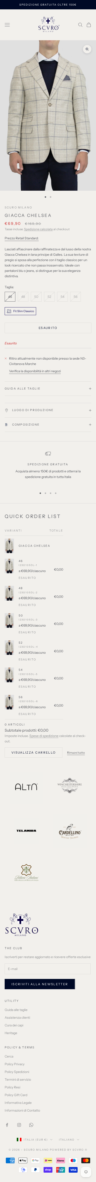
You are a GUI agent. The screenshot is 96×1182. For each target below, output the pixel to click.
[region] (48, 468)
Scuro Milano (18, 207)
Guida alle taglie (16, 1010)
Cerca (9, 1056)
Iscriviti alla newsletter (39, 984)
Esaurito (48, 328)
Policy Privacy (14, 1064)
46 (21, 561)
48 (21, 588)
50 (21, 615)
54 (21, 669)
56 (21, 697)
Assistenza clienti (17, 1017)
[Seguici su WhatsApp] (31, 1125)
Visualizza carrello (33, 752)
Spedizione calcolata (38, 229)
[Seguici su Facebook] (7, 1125)
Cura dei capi (14, 1025)
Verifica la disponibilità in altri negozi (35, 371)
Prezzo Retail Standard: (22, 238)
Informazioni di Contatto (22, 1110)
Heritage (11, 1033)
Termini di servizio (18, 1079)
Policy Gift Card (16, 1095)
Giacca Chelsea (34, 545)
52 (21, 642)
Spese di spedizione (43, 736)
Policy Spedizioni (17, 1072)
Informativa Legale (18, 1103)
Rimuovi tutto (76, 752)
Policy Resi (12, 1087)
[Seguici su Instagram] (19, 1125)
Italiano (67, 1139)
